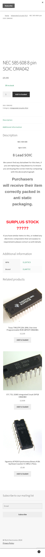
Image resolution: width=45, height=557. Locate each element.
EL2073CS (27, 262)
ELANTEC (27, 269)
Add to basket (21, 94)
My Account (7, 553)
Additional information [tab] (12, 127)
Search (22, 553)
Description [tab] (7, 120)
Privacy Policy (8, 543)
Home (7, 15)
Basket (34, 551)
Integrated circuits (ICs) (19, 15)
